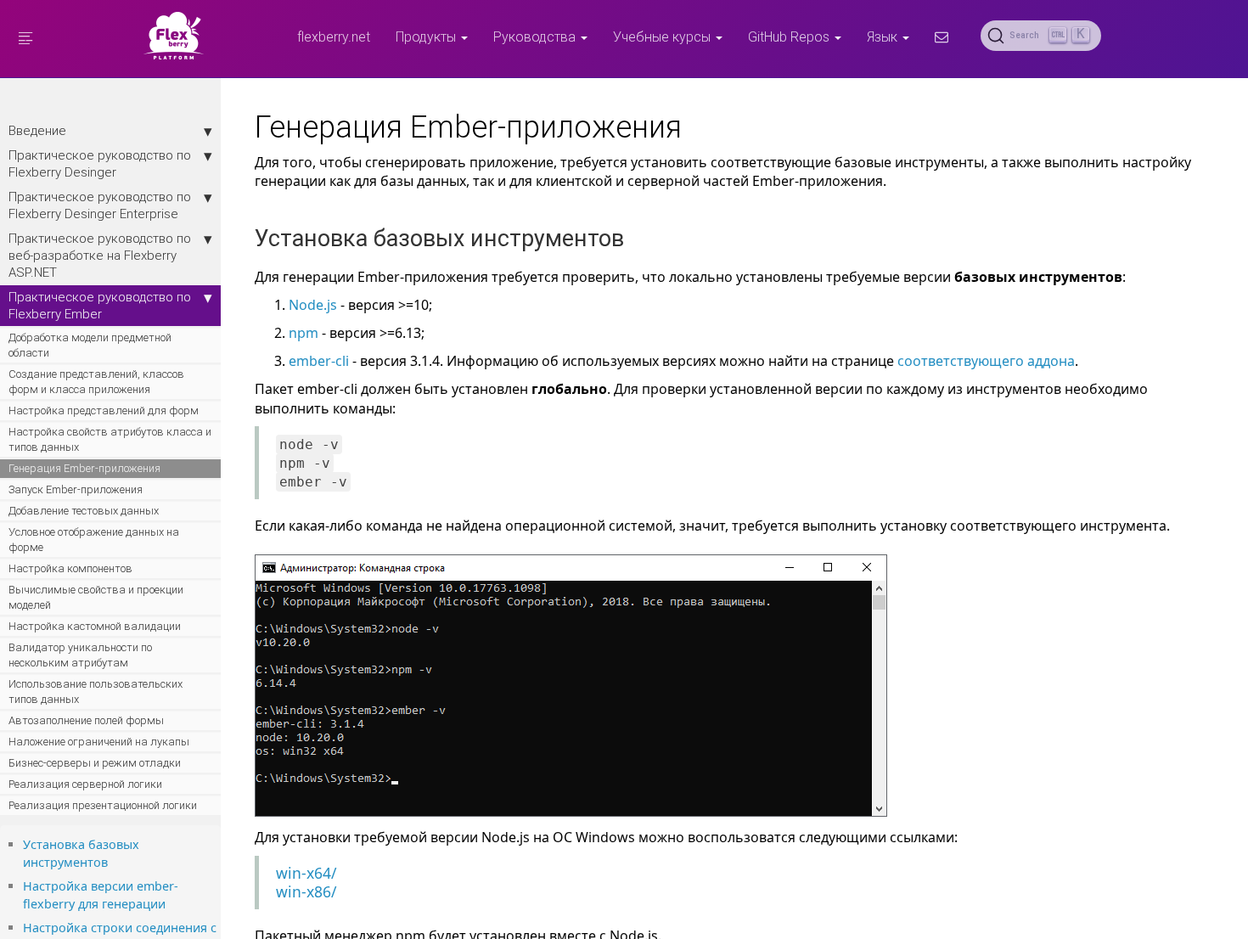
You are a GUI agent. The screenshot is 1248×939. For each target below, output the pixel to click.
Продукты (427, 36)
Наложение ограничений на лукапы (98, 741)
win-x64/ (306, 873)
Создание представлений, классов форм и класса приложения (96, 381)
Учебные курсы (663, 36)
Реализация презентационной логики (102, 805)
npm (303, 332)
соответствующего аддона (986, 360)
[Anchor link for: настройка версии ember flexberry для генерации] (171, 903)
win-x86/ (306, 891)
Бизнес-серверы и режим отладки (94, 763)
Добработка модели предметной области (89, 345)
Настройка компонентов (70, 568)
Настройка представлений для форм (103, 410)
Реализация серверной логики (85, 784)
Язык (884, 36)
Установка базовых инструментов (81, 853)
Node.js (313, 304)
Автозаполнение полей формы (86, 720)
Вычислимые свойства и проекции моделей (95, 597)
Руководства (536, 36)
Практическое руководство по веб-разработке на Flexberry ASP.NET (99, 255)
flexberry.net (333, 36)
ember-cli (319, 360)
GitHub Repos (790, 36)
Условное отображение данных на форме (93, 539)
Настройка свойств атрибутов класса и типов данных (109, 439)
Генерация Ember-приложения (84, 468)
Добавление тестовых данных (83, 510)
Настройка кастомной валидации (94, 626)
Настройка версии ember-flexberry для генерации (100, 895)
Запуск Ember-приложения (75, 489)
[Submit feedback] (941, 36)
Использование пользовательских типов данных (95, 691)
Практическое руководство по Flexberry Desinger (99, 163)
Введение (37, 130)
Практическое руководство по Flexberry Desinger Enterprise (99, 205)
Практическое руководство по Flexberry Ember (99, 305)
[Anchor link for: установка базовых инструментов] (114, 861)
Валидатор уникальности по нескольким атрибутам (80, 655)
